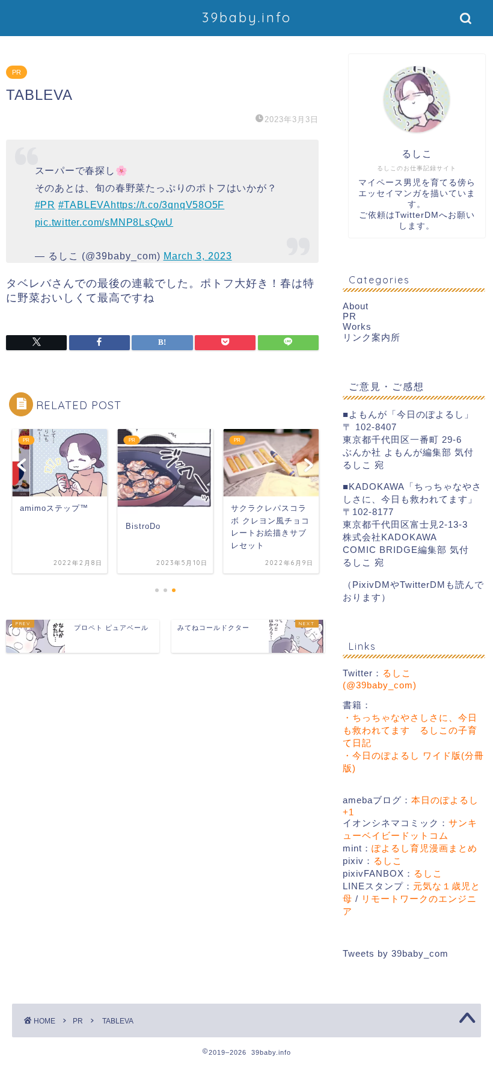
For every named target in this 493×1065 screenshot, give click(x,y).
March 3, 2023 (198, 256)
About (356, 306)
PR (16, 72)
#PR (45, 205)
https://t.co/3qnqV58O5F (167, 205)
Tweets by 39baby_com (396, 953)
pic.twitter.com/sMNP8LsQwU (104, 222)
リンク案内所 (371, 337)
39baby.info (247, 17)
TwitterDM (417, 215)
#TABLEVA (84, 205)
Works (357, 326)
